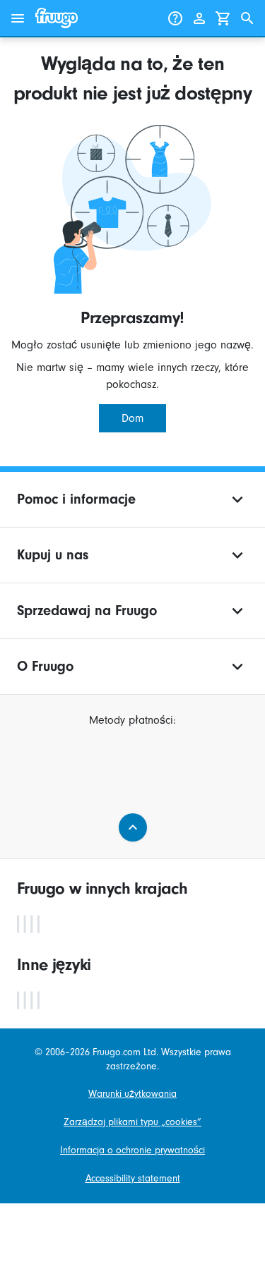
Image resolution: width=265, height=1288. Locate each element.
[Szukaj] (247, 18)
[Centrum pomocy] (175, 18)
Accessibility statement (133, 1178)
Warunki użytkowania (132, 1094)
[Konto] (199, 18)
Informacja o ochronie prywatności (132, 1150)
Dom (132, 418)
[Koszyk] (223, 18)
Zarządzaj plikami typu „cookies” (132, 1122)
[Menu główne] (18, 18)
